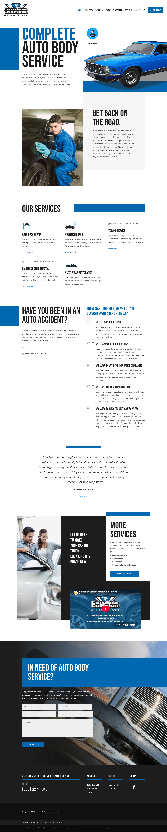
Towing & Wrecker (114, 11)
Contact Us (140, 11)
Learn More (26, 252)
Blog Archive (49, 822)
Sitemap (60, 822)
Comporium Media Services (39, 828)
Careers (25, 822)
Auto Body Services (92, 11)
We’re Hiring (155, 10)
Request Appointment (125, 574)
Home (79, 11)
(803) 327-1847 (35, 789)
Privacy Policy (36, 822)
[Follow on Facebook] (134, 787)
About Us (129, 11)
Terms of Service (100, 828)
